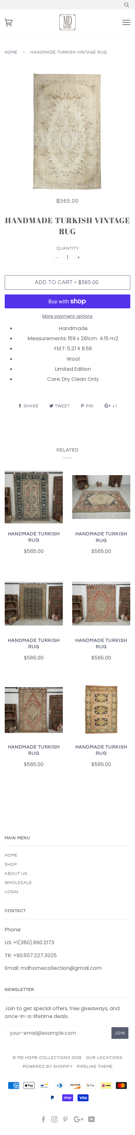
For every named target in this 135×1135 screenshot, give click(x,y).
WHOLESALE (18, 883)
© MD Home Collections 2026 (47, 1058)
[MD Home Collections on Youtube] (91, 1120)
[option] (67, 132)
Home (11, 52)
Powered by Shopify (48, 1066)
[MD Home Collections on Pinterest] (65, 1120)
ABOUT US (16, 873)
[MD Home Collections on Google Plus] (78, 1120)
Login (12, 892)
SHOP (11, 864)
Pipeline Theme (95, 1066)
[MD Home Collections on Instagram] (54, 1120)
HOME (11, 855)
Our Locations (104, 1058)
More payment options (67, 316)
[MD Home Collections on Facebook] (43, 1120)
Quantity (68, 248)
